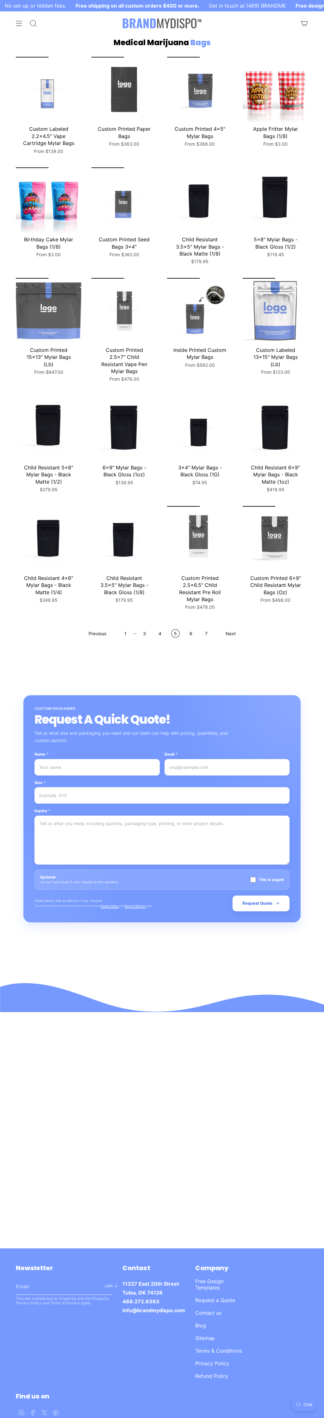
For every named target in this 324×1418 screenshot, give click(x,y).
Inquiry (42, 810)
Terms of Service (135, 906)
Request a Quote (215, 1300)
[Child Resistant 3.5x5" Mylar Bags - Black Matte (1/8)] (200, 200)
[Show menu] (19, 23)
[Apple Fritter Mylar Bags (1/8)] (275, 89)
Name (41, 754)
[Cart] (304, 23)
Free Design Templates (209, 1284)
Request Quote (257, 903)
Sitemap (205, 1338)
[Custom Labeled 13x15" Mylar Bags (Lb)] (275, 310)
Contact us (208, 1313)
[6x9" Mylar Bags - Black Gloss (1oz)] (124, 428)
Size (40, 782)
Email (171, 754)
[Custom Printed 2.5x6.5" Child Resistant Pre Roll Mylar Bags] (200, 538)
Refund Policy (211, 1376)
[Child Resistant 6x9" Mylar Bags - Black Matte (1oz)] (275, 428)
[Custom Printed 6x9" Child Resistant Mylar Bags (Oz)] (275, 538)
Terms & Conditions (218, 1351)
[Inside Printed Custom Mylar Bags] (200, 310)
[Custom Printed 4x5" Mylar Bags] (200, 89)
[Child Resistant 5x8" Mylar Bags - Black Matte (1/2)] (48, 428)
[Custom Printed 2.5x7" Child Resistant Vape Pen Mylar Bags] (124, 310)
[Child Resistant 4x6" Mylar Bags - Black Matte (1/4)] (48, 538)
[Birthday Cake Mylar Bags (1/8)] (48, 200)
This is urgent (271, 879)
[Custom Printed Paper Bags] (124, 89)
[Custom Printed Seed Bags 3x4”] (124, 200)
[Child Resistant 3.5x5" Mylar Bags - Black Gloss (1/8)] (124, 538)
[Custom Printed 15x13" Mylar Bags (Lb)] (48, 310)
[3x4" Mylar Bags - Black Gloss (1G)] (200, 428)
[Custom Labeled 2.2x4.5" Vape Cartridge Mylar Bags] (48, 89)
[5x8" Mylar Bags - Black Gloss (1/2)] (275, 200)
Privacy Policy (110, 906)
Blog (200, 1325)
